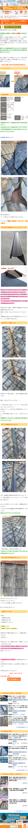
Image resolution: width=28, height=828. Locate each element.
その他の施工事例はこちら (22, 727)
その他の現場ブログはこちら (21, 811)
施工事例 (7, 16)
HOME (1, 16)
